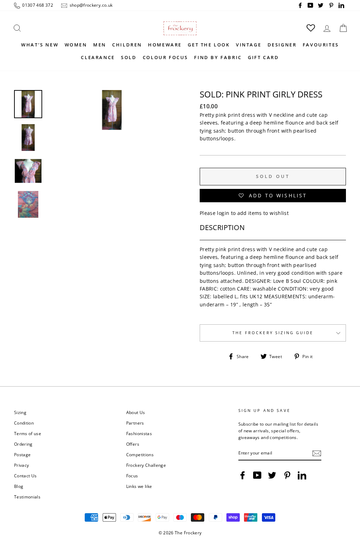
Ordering (23, 444)
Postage (22, 454)
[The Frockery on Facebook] (242, 475)
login (223, 213)
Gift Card (263, 57)
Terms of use (27, 433)
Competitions (140, 454)
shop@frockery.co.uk (90, 5)
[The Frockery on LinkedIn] (302, 475)
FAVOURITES (321, 45)
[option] (111, 142)
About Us (135, 412)
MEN (99, 45)
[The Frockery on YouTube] (257, 475)
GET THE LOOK (209, 45)
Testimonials (27, 496)
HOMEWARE (165, 45)
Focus (132, 475)
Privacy (21, 465)
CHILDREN (127, 45)
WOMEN (76, 45)
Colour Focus (165, 57)
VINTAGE (248, 45)
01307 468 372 (37, 5)
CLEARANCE (98, 57)
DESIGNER (282, 45)
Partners (135, 423)
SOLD (128, 57)
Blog (18, 486)
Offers (132, 444)
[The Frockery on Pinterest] (287, 475)
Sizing (20, 412)
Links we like (139, 486)
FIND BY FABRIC (218, 57)
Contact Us (25, 475)
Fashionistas (139, 433)
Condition (24, 423)
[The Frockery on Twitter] (272, 475)
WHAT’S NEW (39, 45)
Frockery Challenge (146, 465)
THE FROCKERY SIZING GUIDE (272, 332)
